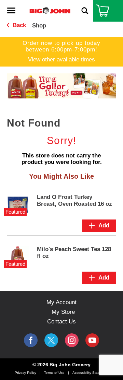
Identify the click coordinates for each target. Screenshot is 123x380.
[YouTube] (72, 340)
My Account (61, 302)
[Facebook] (31, 340)
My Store (63, 312)
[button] (57, 87)
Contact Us (61, 321)
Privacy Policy (25, 373)
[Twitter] (51, 340)
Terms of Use (54, 373)
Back (18, 25)
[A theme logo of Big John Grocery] (49, 10)
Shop (39, 25)
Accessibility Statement (90, 373)
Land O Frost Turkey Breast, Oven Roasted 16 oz (74, 200)
